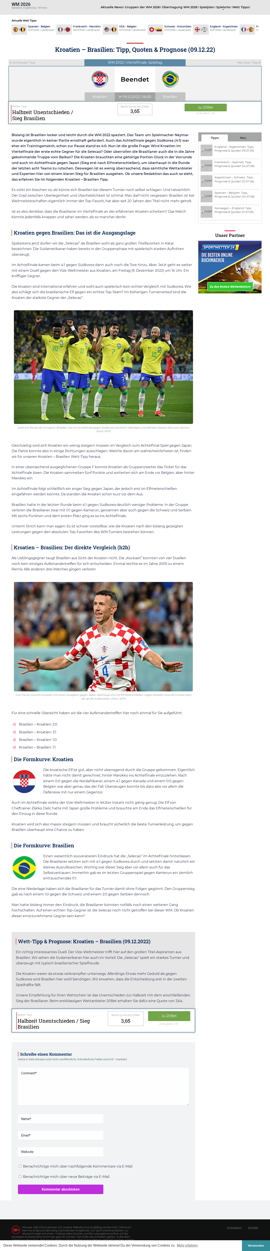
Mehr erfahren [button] (187, 1245)
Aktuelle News (112, 7)
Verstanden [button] (256, 1245)
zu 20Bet (205, 107)
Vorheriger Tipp (23, 62)
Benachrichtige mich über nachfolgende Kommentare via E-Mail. (78, 1166)
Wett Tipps (240, 7)
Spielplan (207, 7)
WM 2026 (21, 4)
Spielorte (223, 7)
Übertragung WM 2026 (179, 7)
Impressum (234, 1227)
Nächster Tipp (248, 62)
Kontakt (253, 1227)
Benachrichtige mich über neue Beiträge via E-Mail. (66, 1177)
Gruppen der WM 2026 (142, 7)
